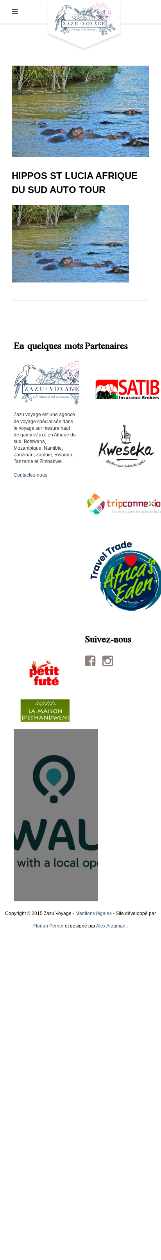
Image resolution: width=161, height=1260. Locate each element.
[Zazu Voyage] (84, 25)
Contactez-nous (30, 475)
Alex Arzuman (110, 926)
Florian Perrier (48, 926)
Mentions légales (93, 913)
